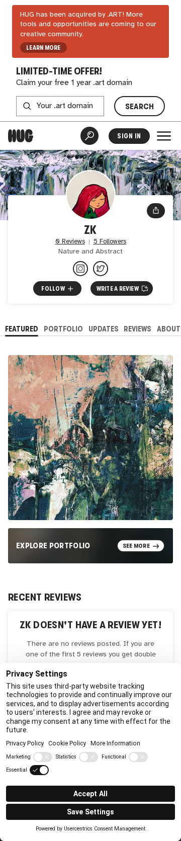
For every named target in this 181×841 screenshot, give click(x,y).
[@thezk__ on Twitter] (100, 268)
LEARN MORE (43, 47)
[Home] (20, 136)
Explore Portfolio (53, 545)
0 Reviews (70, 241)
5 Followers (110, 241)
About (168, 328)
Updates (103, 328)
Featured (21, 328)
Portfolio (63, 328)
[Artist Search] (89, 136)
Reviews (137, 328)
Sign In (129, 136)
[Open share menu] (156, 210)
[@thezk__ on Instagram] (80, 268)
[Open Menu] (164, 136)
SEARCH (139, 106)
